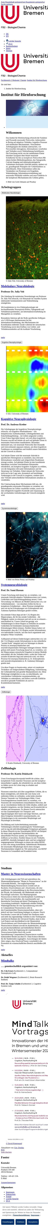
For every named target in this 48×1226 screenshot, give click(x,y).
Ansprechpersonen (8, 1182)
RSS (3, 1150)
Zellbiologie (6, 692)
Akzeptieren (33, 1222)
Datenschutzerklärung (21, 1215)
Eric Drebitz (19, 1148)
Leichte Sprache (12, 1199)
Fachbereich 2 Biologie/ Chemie (13, 80)
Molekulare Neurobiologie (11, 193)
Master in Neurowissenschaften (20, 873)
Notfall (8, 1196)
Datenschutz (11, 1194)
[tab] (24, 192)
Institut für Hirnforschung (37, 80)
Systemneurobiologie (9, 508)
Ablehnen (20, 1222)
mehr (3, 337)
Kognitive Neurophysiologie (11, 342)
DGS (8, 1201)
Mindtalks (7, 960)
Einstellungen (7, 1222)
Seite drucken (6, 1152)
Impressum (10, 1192)
